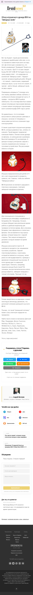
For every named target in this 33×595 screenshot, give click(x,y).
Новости (8, 535)
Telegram (27, 1)
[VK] (23, 563)
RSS (16, 555)
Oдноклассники (23, 363)
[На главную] (16, 7)
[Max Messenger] (16, 563)
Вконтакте (24, 359)
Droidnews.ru (16, 545)
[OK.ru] (20, 563)
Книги (17, 542)
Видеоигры (17, 537)
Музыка (17, 539)
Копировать (18, 368)
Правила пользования (16, 553)
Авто (25, 535)
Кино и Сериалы (17, 535)
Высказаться (16, 488)
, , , (15, 519)
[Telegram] (10, 563)
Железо (8, 539)
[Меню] (2, 2)
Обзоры (4, 23)
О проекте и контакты (16, 550)
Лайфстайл (25, 537)
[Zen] (13, 563)
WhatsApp (10, 363)
